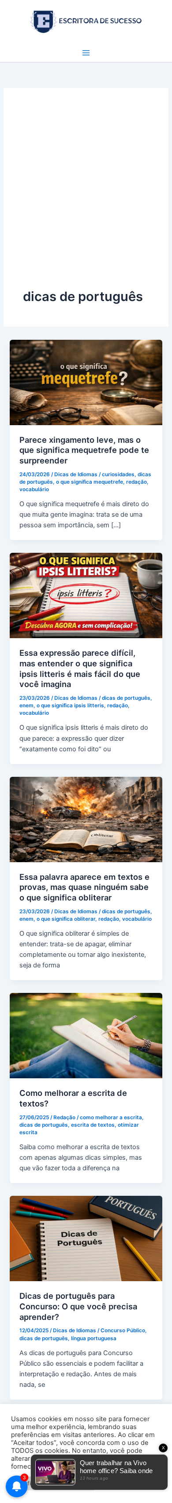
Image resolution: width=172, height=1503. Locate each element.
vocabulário (34, 489)
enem (26, 705)
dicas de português (126, 698)
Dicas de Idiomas (75, 474)
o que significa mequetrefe (89, 482)
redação (136, 482)
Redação (64, 1117)
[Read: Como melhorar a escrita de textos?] (86, 1035)
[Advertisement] (86, 197)
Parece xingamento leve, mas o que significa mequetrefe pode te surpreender (84, 450)
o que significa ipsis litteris (70, 705)
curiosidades (118, 474)
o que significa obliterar (66, 919)
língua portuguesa (93, 1338)
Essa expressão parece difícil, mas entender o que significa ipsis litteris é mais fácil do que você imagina (79, 668)
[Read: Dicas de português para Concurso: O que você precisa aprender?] (86, 1238)
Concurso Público (123, 1330)
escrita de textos (93, 1125)
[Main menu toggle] (86, 53)
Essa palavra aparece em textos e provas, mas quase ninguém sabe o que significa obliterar (84, 887)
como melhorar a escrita (111, 1117)
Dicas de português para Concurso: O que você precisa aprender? (78, 1306)
